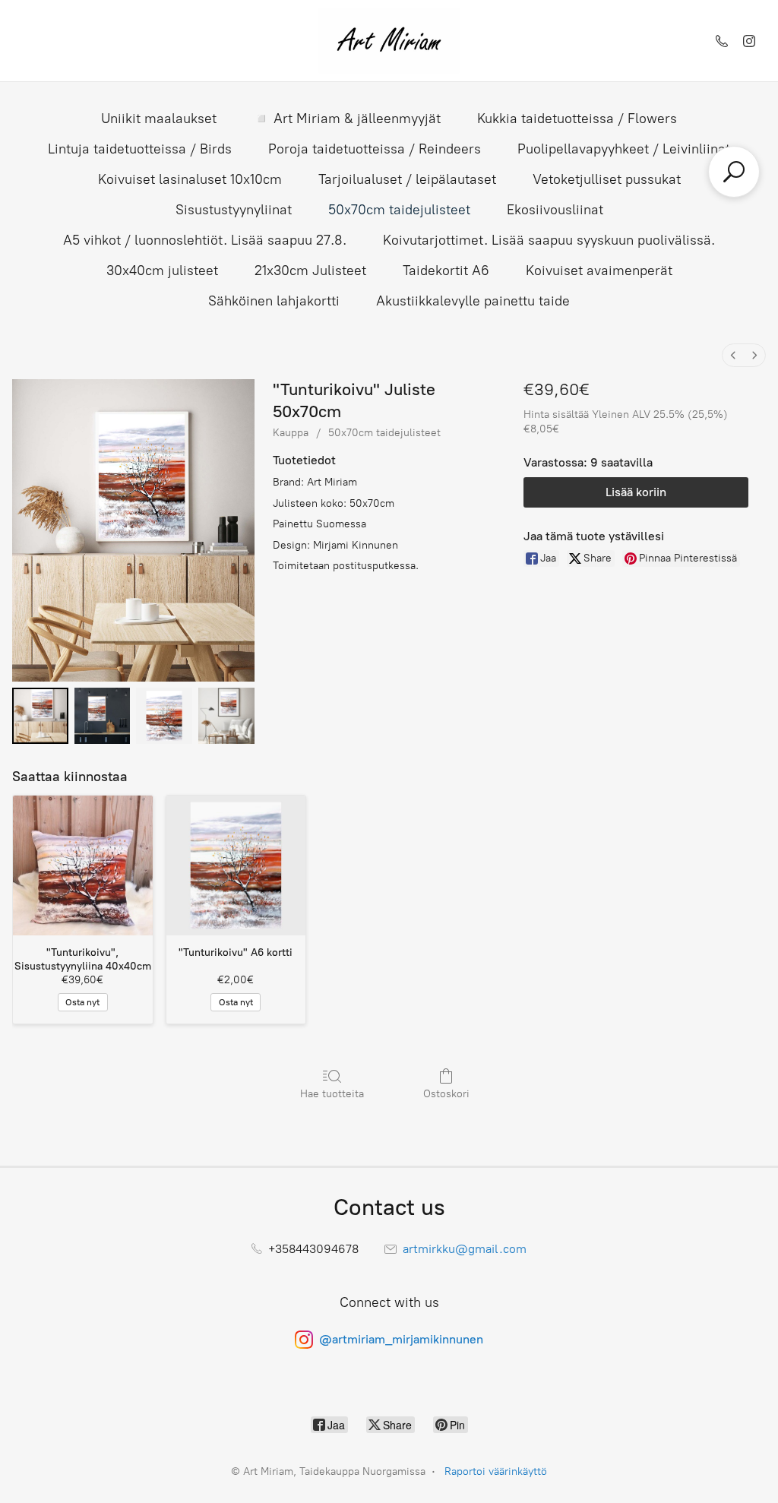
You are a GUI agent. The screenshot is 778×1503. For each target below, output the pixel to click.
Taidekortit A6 (446, 270)
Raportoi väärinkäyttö (495, 1471)
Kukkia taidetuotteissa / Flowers (577, 118)
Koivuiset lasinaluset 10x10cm (190, 179)
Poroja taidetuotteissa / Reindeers (374, 149)
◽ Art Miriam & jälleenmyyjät (347, 118)
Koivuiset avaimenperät (599, 270)
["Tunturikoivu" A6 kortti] (236, 865)
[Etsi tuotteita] (734, 171)
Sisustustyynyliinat (234, 209)
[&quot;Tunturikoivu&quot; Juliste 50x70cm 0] (40, 716)
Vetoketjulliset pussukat (607, 179)
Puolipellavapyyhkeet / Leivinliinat (623, 149)
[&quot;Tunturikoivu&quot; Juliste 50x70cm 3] (226, 716)
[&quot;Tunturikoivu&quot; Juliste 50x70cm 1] (102, 716)
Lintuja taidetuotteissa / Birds (140, 149)
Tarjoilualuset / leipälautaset (407, 179)
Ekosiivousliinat (555, 209)
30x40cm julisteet (162, 270)
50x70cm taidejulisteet (399, 209)
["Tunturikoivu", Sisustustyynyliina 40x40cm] (83, 865)
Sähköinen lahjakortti (274, 301)
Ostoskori (446, 1093)
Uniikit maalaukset (159, 118)
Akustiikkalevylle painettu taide (473, 301)
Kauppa (290, 432)
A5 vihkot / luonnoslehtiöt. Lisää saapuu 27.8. (204, 240)
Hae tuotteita (332, 1093)
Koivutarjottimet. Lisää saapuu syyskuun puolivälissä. (549, 240)
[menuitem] (733, 355)
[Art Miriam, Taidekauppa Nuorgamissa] (389, 41)
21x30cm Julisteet (310, 270)
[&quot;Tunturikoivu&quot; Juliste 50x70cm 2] (164, 716)
